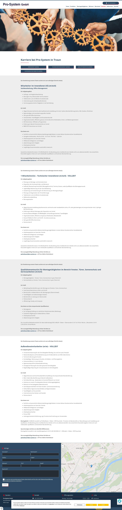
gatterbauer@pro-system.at (28, 160)
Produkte (72, 6)
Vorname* (5, 452)
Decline (91, 504)
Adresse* (4, 463)
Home (67, 6)
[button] (111, 3)
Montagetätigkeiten (82, 6)
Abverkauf (97, 6)
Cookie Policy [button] (51, 504)
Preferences (79, 504)
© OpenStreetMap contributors (116, 491)
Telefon (4, 457)
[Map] (91, 467)
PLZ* (22, 463)
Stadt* (42, 463)
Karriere (103, 6)
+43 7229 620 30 (38, 498)
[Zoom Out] (63, 447)
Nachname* (34, 452)
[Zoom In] (63, 445)
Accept (103, 504)
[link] (73, 6)
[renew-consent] (1, 508)
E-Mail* (32, 457)
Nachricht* (5, 469)
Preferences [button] (22, 505)
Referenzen (110, 6)
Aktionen (91, 6)
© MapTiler (108, 491)
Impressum (96, 498)
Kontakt (116, 6)
